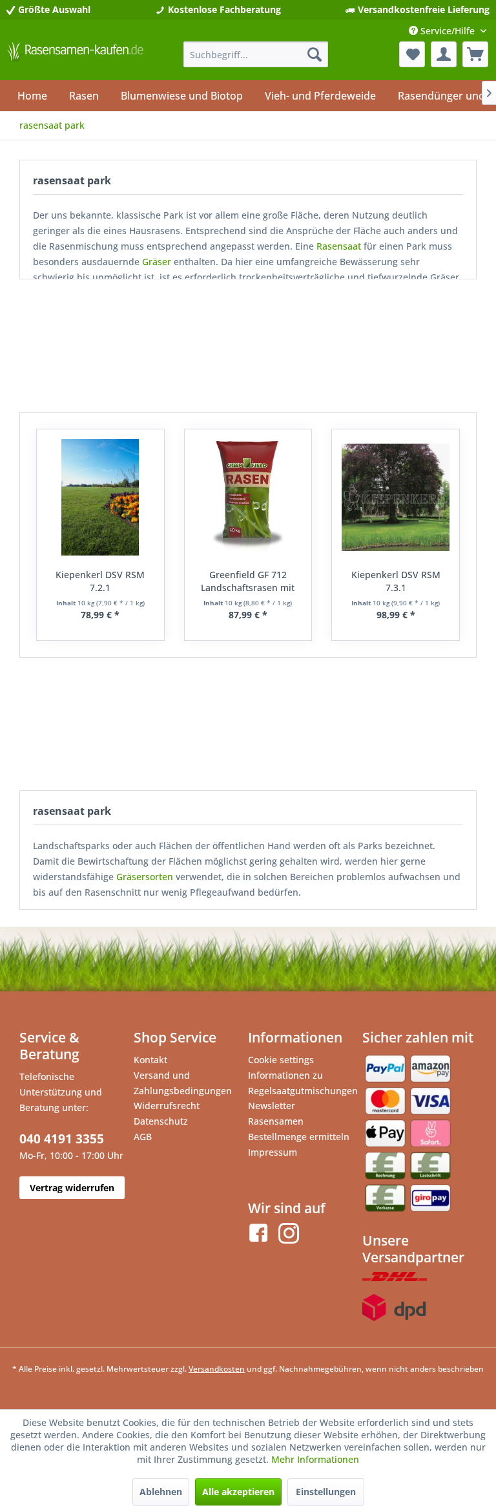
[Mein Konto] (444, 54)
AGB (143, 1136)
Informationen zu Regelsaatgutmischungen (302, 1083)
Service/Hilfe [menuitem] (447, 31)
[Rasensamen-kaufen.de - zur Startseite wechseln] (74, 57)
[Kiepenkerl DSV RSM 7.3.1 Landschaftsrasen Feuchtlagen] (396, 497)
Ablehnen (161, 1491)
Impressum (272, 1152)
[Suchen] (314, 54)
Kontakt (150, 1059)
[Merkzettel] (412, 54)
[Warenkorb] (475, 54)
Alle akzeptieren (238, 1491)
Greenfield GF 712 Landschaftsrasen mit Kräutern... (247, 581)
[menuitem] (256, 54)
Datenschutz (161, 1121)
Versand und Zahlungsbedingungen (183, 1083)
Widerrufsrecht (167, 1105)
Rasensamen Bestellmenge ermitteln (298, 1129)
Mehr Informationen (315, 1459)
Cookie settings (281, 1059)
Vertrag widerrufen (72, 1188)
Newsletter (271, 1105)
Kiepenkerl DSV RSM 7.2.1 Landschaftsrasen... (100, 581)
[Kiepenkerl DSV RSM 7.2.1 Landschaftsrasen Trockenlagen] (100, 497)
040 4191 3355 (61, 1138)
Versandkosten (217, 1368)
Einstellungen (326, 1491)
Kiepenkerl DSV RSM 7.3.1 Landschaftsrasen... (395, 581)
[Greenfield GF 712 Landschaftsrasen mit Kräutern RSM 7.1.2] (248, 497)
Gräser (156, 261)
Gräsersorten (144, 876)
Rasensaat (338, 246)
